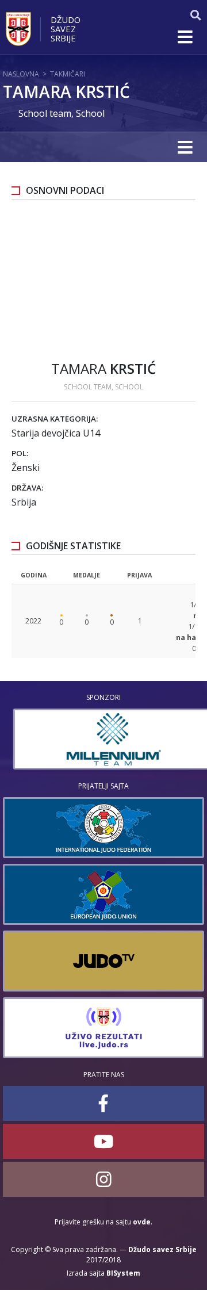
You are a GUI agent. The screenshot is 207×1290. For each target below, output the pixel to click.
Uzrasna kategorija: (55, 419)
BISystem (123, 1273)
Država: (27, 488)
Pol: (20, 453)
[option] (103, 739)
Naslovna (21, 74)
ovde (142, 1222)
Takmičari (67, 74)
